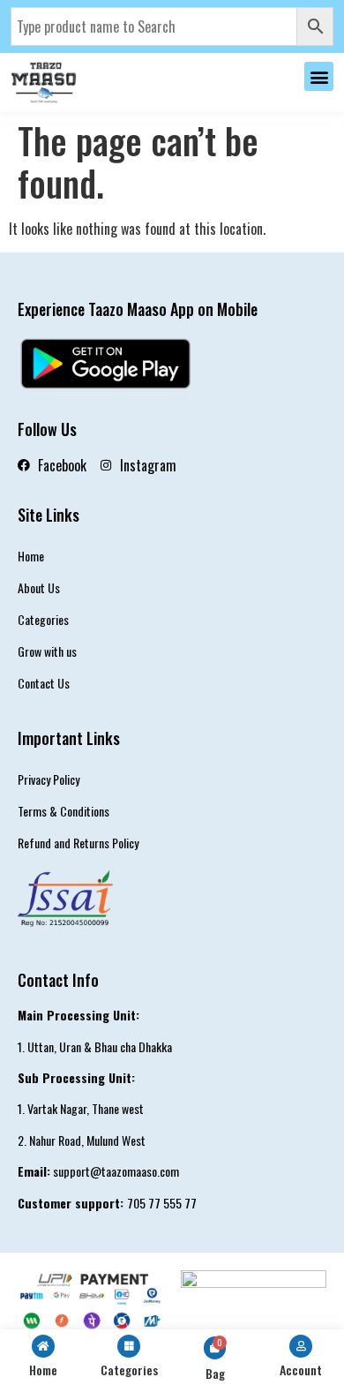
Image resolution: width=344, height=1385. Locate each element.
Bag (215, 1373)
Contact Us (44, 683)
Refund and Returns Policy (78, 842)
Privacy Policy (48, 779)
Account (301, 1369)
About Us (39, 587)
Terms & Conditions (63, 811)
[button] (318, 76)
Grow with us (47, 651)
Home (31, 555)
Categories (43, 619)
